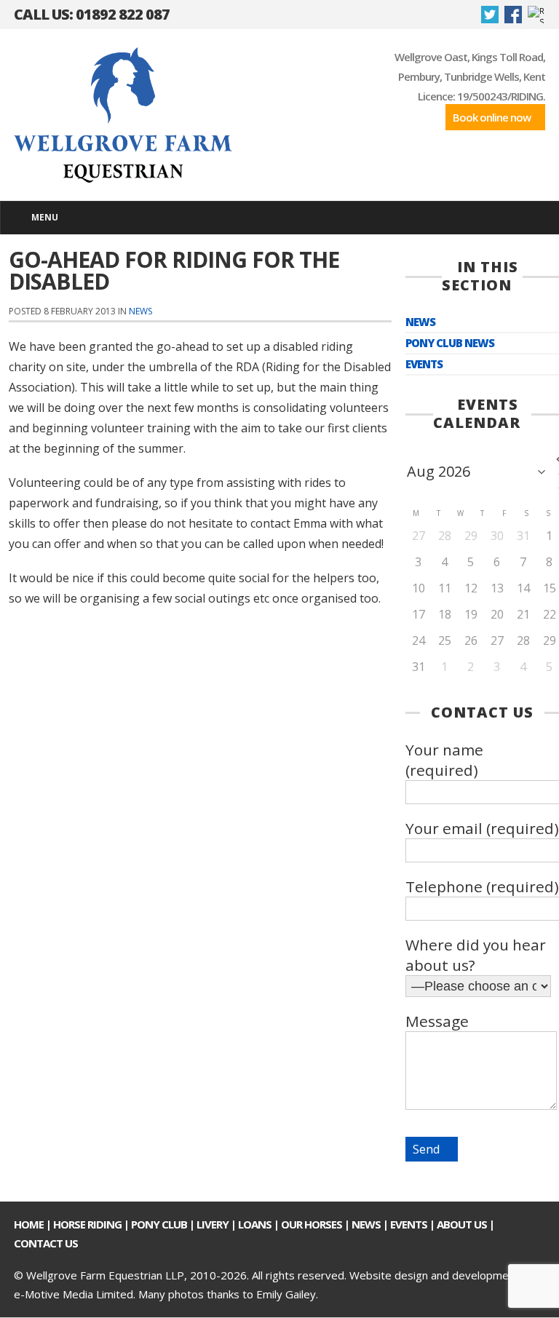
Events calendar (476, 413)
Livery (213, 1224)
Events (424, 364)
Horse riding (87, 1224)
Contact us (46, 1243)
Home (29, 1224)
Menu (44, 217)
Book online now (492, 117)
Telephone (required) (482, 886)
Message (437, 1021)
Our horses (311, 1224)
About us (462, 1224)
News (140, 311)
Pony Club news (449, 343)
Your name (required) (444, 759)
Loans (254, 1224)
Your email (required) (482, 828)
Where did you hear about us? (475, 954)
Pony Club (159, 1224)
